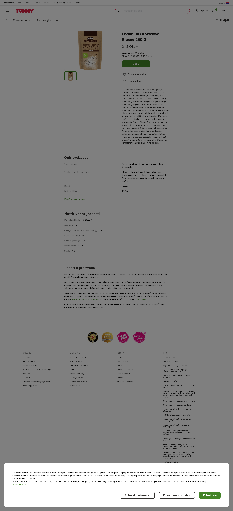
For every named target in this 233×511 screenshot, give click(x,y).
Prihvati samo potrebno (177, 495)
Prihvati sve (210, 495)
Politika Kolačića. (20, 484)
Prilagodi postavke (136, 495)
